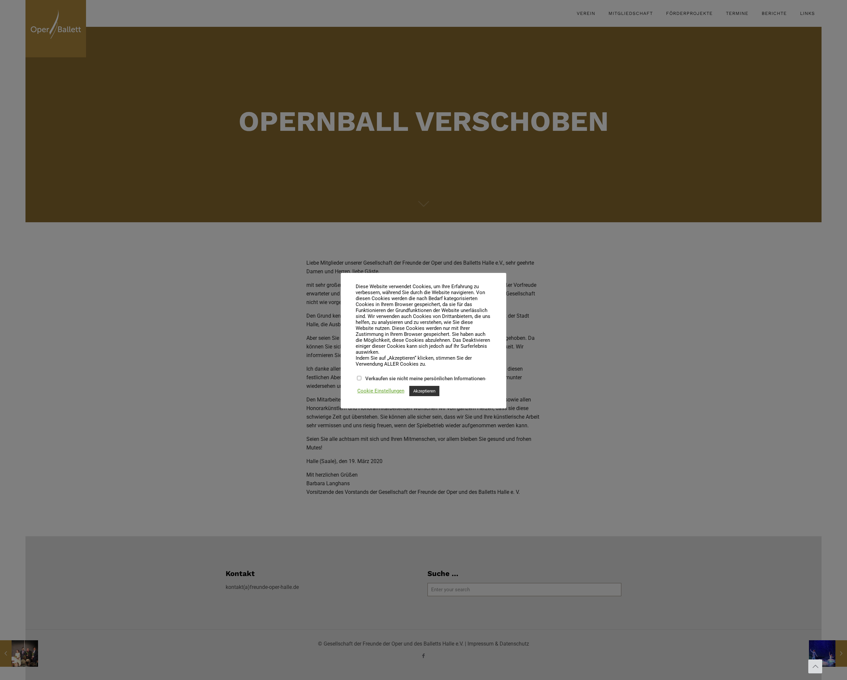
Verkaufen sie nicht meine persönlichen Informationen (425, 379)
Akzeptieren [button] (424, 391)
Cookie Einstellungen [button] (380, 391)
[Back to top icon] (815, 666)
